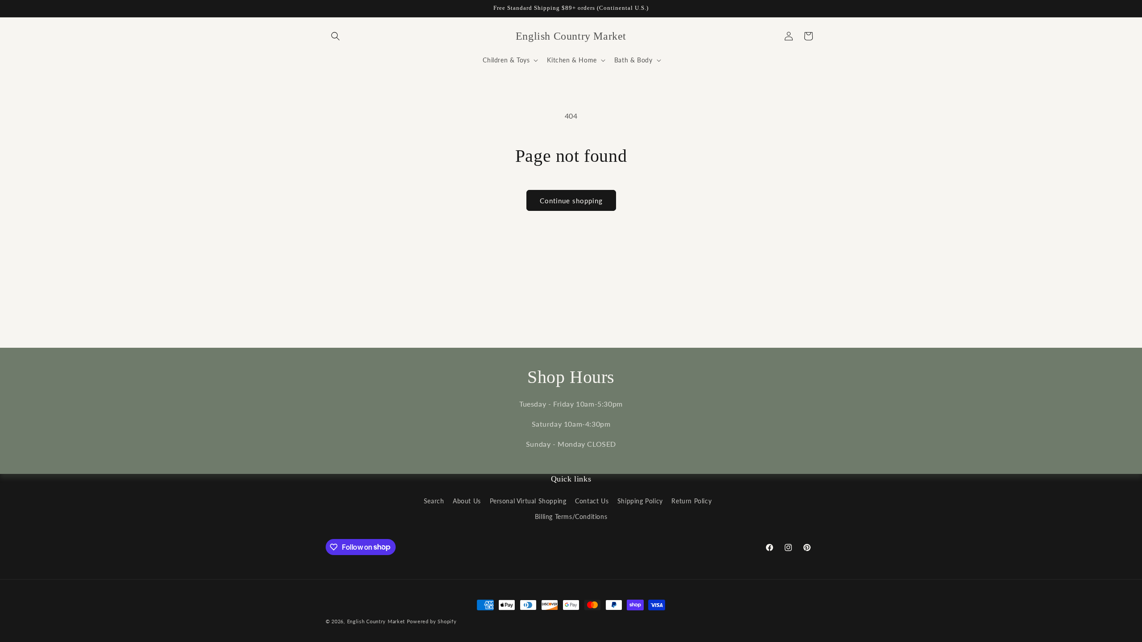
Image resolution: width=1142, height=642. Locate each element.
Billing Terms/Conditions (571, 516)
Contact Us (591, 501)
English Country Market (376, 621)
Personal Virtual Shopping (528, 501)
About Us (467, 501)
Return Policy (691, 501)
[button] (335, 36)
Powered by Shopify (432, 621)
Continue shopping (571, 201)
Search (434, 501)
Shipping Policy (640, 501)
